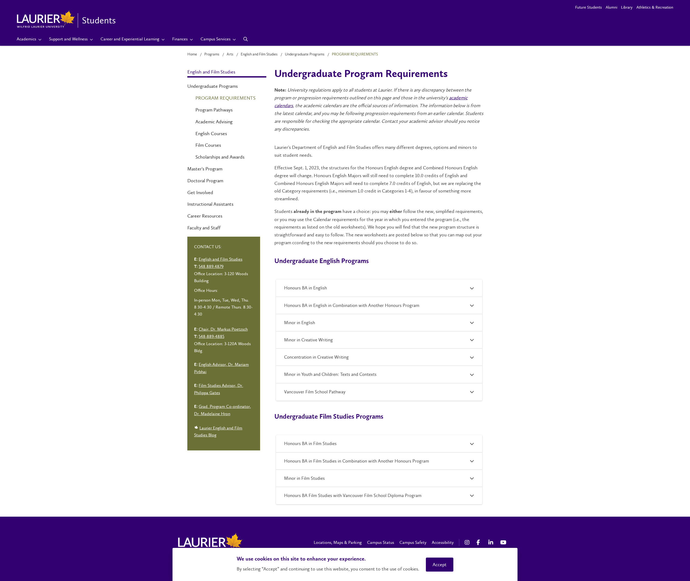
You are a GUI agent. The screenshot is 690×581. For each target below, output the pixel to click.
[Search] (246, 39)
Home (192, 54)
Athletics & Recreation (654, 7)
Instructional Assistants (210, 204)
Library (627, 7)
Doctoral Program (205, 181)
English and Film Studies (259, 54)
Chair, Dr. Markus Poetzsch (223, 329)
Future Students (588, 7)
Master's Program (204, 169)
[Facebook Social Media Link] (480, 542)
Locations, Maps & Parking (338, 542)
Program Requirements (225, 98)
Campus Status (380, 542)
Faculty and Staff (203, 228)
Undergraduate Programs (305, 54)
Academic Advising (214, 122)
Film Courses (208, 145)
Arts (230, 54)
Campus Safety (412, 542)
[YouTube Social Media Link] (503, 542)
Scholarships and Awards (219, 157)
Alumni (611, 7)
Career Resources (204, 216)
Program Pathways (214, 110)
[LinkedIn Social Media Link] (491, 542)
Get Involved (200, 192)
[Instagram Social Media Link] (468, 542)
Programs (211, 54)
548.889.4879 (211, 266)
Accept (440, 565)
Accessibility (443, 542)
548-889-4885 (211, 336)
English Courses (211, 133)
